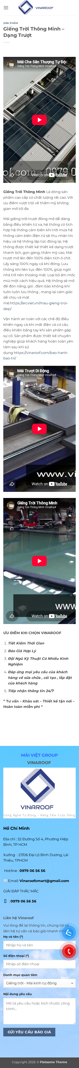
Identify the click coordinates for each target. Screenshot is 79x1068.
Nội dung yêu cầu (17, 994)
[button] (6, 7)
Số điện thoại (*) (16, 956)
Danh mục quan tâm (20, 975)
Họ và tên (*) (13, 937)
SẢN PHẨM (10, 23)
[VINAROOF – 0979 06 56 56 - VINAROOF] (40, 7)
